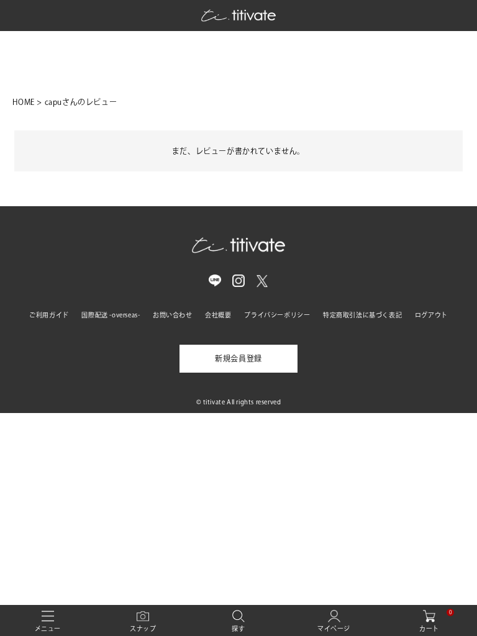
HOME (23, 102)
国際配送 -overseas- (110, 315)
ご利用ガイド (49, 315)
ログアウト (431, 315)
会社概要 (218, 315)
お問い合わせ (173, 315)
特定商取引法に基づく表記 (362, 315)
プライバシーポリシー (277, 315)
